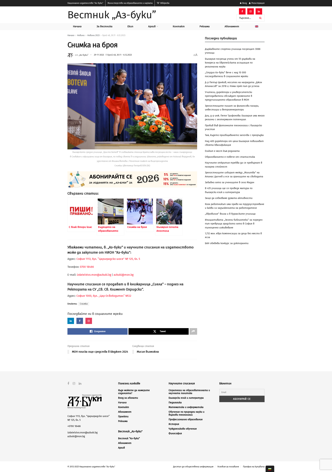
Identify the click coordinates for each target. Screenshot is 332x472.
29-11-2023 (99, 54)
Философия (175, 433)
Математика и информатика (186, 407)
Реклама (205, 26)
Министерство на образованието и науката (130, 3)
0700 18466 (87, 266)
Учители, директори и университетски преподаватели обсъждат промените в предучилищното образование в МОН (228, 96)
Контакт (179, 26)
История (174, 424)
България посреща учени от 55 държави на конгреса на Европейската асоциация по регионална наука (230, 62)
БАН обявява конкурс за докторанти (226, 243)
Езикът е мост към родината (222, 151)
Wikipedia (164, 3)
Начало (77, 26)
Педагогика (175, 402)
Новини (81, 35)
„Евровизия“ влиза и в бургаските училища (230, 213)
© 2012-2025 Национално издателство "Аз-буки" (91, 466)
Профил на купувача (254, 466)
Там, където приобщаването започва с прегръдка (234, 135)
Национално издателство (85, 3)
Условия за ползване (228, 466)
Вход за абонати (128, 397)
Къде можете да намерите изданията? (134, 392)
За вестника (104, 26)
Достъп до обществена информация (193, 466)
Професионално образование (186, 419)
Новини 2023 (93, 35)
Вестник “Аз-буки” (129, 438)
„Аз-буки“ (83, 54)
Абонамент (232, 26)
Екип (130, 26)
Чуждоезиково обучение (183, 428)
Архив (152, 26)
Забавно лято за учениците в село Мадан (229, 182)
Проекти (123, 416)
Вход (244, 3)
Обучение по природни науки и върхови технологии (186, 413)
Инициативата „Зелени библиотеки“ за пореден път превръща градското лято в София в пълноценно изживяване (233, 223)
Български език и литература (186, 397)
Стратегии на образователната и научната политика (189, 392)
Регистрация (258, 3)
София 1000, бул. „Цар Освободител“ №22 (103, 295)
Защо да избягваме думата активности (228, 198)
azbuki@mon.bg (123, 274)
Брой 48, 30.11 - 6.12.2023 (113, 35)
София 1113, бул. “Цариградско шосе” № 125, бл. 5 (108, 258)
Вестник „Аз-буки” (111, 15)
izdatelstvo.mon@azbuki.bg (94, 274)
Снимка (83, 304)
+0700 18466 (74, 426)
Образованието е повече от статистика (230, 156)
